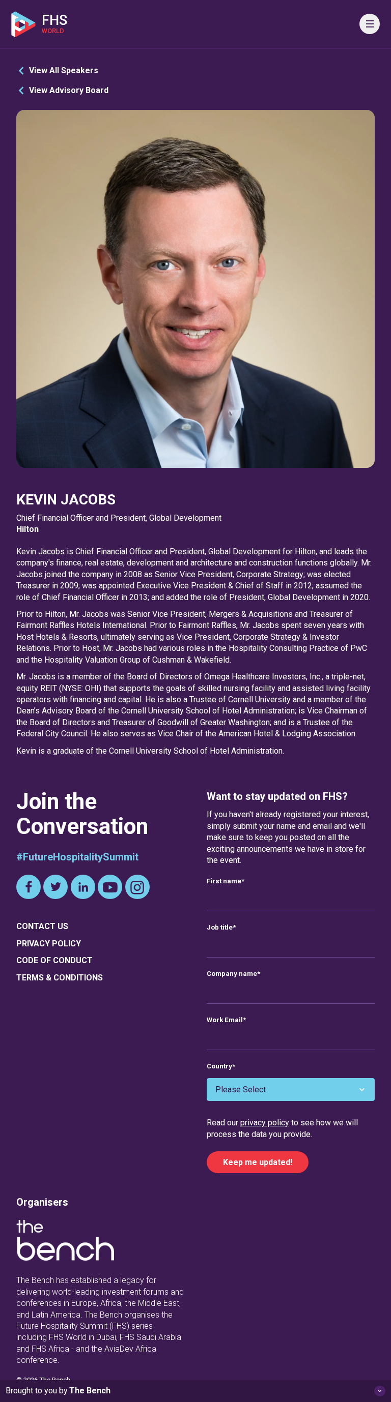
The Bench (89, 1390)
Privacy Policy (48, 943)
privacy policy (264, 1122)
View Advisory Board (68, 90)
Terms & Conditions (59, 977)
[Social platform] (28, 887)
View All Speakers (63, 70)
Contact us (42, 926)
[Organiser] (65, 1242)
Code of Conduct (54, 960)
